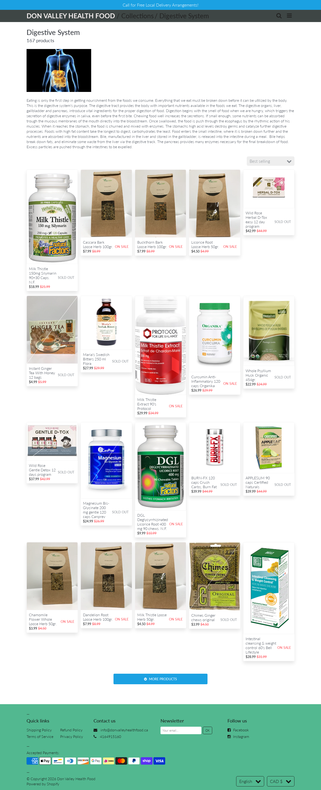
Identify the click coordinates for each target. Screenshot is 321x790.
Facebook (241, 730)
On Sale (122, 247)
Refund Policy (71, 730)
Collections (137, 16)
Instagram (241, 736)
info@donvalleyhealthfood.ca (124, 730)
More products (162, 679)
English (245, 781)
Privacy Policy (71, 736)
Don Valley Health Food (76, 778)
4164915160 (110, 736)
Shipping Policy (39, 730)
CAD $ (276, 781)
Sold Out (66, 278)
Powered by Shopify (43, 784)
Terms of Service (40, 736)
